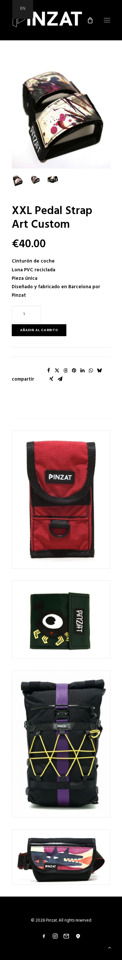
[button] (61, 116)
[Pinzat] (47, 20)
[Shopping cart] (87, 20)
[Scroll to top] (109, 948)
